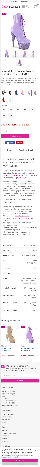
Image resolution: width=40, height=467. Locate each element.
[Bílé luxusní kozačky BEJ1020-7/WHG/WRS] (10, 102)
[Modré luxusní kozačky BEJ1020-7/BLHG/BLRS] (16, 95)
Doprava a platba (7, 414)
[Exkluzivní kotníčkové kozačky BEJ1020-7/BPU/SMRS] (3, 95)
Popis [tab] (9, 150)
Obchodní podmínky (8, 433)
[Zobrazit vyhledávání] (27, 6)
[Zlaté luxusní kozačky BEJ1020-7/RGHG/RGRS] (35, 95)
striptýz (23, 178)
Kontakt (4, 431)
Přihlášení (25, 1)
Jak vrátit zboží (6, 417)
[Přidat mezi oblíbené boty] (2, 143)
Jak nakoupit (6, 419)
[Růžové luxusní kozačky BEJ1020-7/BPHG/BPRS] (22, 95)
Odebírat (20, 381)
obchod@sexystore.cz (9, 405)
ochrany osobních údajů (10, 457)
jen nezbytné (20, 464)
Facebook (5, 436)
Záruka (3, 422)
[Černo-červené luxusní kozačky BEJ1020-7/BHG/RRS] (10, 95)
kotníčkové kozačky (22, 216)
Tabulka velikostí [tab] (26, 150)
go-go (15, 178)
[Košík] (35, 6)
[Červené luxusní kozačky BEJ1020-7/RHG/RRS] (3, 102)
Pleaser (5, 220)
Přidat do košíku (15, 136)
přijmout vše (20, 460)
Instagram (5, 441)
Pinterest (4, 438)
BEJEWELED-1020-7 (22, 218)
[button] (17, 328)
